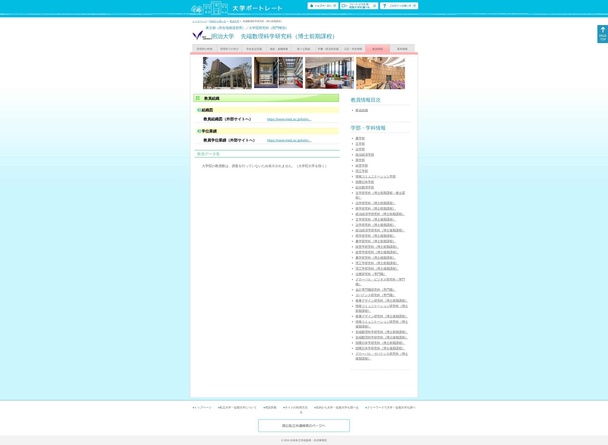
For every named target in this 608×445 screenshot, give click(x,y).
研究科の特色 (205, 48)
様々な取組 (303, 48)
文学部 (360, 143)
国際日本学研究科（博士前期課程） (380, 343)
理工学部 (362, 171)
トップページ (199, 21)
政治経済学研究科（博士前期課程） (380, 214)
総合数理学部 (365, 187)
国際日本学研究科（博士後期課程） (380, 348)
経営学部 (362, 165)
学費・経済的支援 (328, 48)
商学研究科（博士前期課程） (376, 208)
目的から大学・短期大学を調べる (337, 407)
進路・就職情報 (279, 48)
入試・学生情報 (353, 48)
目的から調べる (217, 21)
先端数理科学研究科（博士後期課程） (382, 337)
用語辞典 (270, 407)
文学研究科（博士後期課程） (376, 219)
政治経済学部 (365, 154)
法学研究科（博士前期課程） (376, 203)
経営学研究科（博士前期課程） (377, 246)
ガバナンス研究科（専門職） (376, 295)
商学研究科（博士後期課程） (376, 236)
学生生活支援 (254, 48)
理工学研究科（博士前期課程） (377, 263)
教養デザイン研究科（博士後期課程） (382, 316)
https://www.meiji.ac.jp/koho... (289, 119)
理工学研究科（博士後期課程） (377, 268)
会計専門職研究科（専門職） (376, 289)
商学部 (360, 160)
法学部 (360, 149)
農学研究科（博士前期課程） (376, 241)
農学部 (360, 138)
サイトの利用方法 (296, 407)
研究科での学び (229, 48)
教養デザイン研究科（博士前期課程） (382, 300)
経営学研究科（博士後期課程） (377, 252)
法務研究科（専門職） (371, 274)
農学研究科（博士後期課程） (376, 257)
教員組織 (362, 110)
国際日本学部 (365, 182)
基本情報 (402, 48)
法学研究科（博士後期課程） (376, 225)
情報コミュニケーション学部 (376, 176)
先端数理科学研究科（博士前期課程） (382, 332)
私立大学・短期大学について (238, 407)
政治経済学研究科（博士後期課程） (380, 230)
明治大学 (234, 21)
